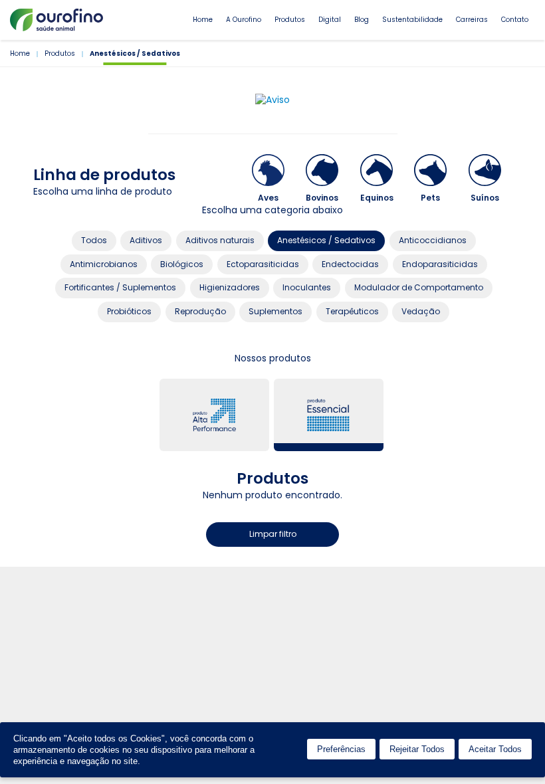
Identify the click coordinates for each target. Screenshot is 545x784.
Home (203, 20)
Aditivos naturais (220, 240)
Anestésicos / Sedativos (326, 240)
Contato (514, 20)
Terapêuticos (352, 311)
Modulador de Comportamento (418, 287)
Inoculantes (306, 287)
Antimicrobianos (104, 264)
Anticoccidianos (433, 240)
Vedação (420, 311)
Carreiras (472, 20)
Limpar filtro (272, 533)
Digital (329, 20)
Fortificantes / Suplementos (120, 287)
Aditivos (146, 240)
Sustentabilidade (412, 20)
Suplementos (275, 311)
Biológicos (181, 264)
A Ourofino (243, 20)
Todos (94, 240)
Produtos (289, 20)
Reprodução (200, 311)
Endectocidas (350, 264)
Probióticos (129, 311)
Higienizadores (229, 287)
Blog (361, 20)
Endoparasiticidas (440, 264)
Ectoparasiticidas (263, 264)
